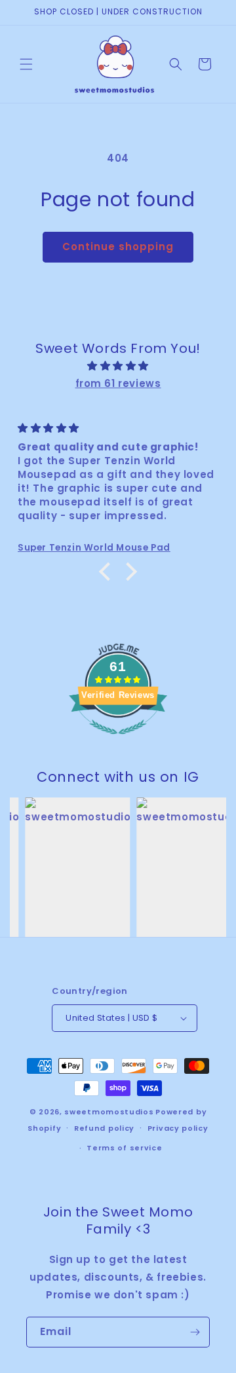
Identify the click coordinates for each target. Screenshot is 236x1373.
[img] (118, 366)
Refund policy (104, 1128)
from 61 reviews (118, 383)
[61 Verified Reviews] (118, 741)
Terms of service (124, 1148)
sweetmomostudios (108, 1112)
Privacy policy (178, 1128)
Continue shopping (118, 246)
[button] (26, 64)
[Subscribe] (194, 1332)
